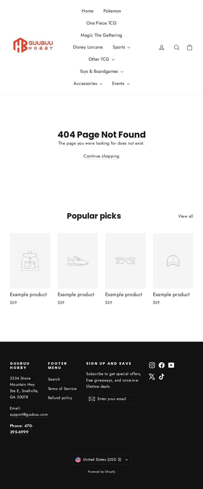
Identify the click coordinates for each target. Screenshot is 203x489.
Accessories (86, 83)
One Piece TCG (101, 23)
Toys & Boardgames (100, 71)
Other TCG (100, 59)
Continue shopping (101, 156)
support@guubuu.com (29, 414)
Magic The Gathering (101, 35)
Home (88, 11)
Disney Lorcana (88, 47)
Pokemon (112, 11)
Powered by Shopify (101, 471)
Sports (119, 47)
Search (54, 379)
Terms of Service (62, 388)
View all (185, 216)
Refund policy (60, 398)
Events (119, 83)
